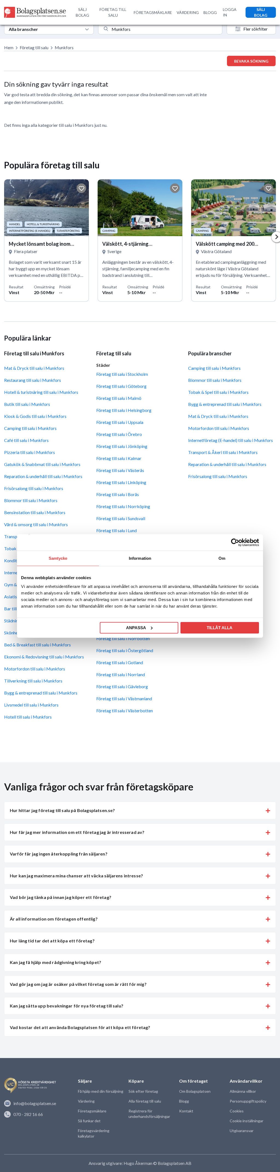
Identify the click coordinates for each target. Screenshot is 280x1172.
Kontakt (186, 1111)
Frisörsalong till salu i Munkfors (33, 488)
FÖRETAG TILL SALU (113, 12)
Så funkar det (89, 1120)
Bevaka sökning (251, 61)
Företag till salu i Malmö (118, 398)
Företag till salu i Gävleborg (122, 686)
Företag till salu (34, 47)
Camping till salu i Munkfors (30, 428)
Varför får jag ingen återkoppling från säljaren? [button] (58, 853)
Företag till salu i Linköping (121, 482)
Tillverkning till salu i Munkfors (33, 680)
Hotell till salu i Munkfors (28, 716)
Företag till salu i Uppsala (119, 422)
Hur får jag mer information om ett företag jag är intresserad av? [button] (77, 832)
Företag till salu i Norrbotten (123, 638)
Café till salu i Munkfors (26, 440)
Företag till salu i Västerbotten (124, 710)
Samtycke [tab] (58, 558)
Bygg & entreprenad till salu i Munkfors (40, 692)
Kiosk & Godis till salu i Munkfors (35, 416)
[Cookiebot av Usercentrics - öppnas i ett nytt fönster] (235, 542)
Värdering (86, 1101)
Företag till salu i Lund (116, 530)
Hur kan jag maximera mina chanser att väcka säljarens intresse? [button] (76, 875)
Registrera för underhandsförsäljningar (149, 1114)
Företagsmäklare (92, 1111)
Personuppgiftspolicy (248, 1101)
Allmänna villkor (243, 1091)
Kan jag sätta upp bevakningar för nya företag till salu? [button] (66, 1005)
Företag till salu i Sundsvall (120, 518)
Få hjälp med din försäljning (100, 1091)
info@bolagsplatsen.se (34, 1103)
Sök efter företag (143, 1091)
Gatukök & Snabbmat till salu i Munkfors (42, 464)
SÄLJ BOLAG (82, 12)
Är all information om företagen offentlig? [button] (54, 918)
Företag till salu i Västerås (120, 470)
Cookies (237, 1111)
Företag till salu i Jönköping (121, 446)
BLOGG (210, 12)
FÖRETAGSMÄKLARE (153, 12)
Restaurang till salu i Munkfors (32, 380)
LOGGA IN (230, 12)
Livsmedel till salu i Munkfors (31, 704)
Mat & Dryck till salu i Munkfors (34, 368)
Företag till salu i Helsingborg (123, 410)
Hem (8, 47)
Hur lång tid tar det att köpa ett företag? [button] (52, 940)
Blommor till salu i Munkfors (30, 500)
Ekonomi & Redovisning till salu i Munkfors (44, 656)
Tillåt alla (219, 627)
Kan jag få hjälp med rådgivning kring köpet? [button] (55, 962)
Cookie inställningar (246, 1120)
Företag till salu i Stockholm (122, 374)
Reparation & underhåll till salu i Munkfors (43, 476)
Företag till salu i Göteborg (121, 386)
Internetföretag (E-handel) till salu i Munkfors (230, 440)
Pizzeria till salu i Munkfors (29, 452)
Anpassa (136, 627)
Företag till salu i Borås (117, 494)
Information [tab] (140, 558)
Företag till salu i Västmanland (124, 698)
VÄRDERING (188, 12)
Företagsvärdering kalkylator (93, 1133)
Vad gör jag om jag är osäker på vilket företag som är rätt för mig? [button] (78, 984)
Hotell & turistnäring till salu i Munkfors (41, 392)
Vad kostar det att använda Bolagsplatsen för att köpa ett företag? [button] (80, 1027)
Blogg (184, 1101)
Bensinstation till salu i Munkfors (34, 512)
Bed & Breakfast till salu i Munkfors (37, 644)
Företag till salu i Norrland (120, 674)
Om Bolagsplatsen (195, 1091)
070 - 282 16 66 (28, 1114)
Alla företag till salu (145, 1101)
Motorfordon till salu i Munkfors (34, 668)
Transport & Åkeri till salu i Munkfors (223, 452)
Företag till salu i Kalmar (118, 458)
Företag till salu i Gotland (119, 662)
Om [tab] (221, 558)
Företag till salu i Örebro (119, 434)
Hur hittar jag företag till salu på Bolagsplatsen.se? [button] (62, 810)
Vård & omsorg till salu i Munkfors (36, 524)
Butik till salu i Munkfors (27, 404)
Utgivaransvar (241, 1130)
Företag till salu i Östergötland (124, 650)
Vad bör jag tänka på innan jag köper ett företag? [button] (60, 897)
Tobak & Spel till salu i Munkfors (218, 392)
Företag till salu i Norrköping (123, 506)
